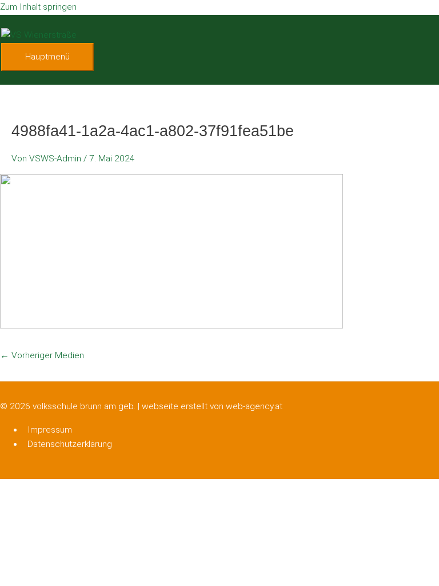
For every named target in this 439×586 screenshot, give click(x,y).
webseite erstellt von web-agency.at (212, 406)
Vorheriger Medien (42, 355)
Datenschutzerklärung (69, 444)
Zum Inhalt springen (38, 7)
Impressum (49, 430)
